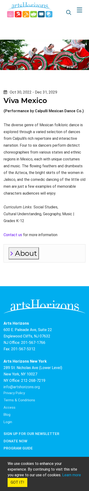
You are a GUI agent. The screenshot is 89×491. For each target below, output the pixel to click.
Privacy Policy (14, 393)
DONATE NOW (15, 441)
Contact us (13, 235)
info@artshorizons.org (22, 387)
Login (8, 422)
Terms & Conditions (19, 400)
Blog (7, 414)
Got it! (17, 482)
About (25, 253)
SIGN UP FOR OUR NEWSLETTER (31, 434)
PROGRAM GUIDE (18, 448)
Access (9, 407)
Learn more (71, 475)
